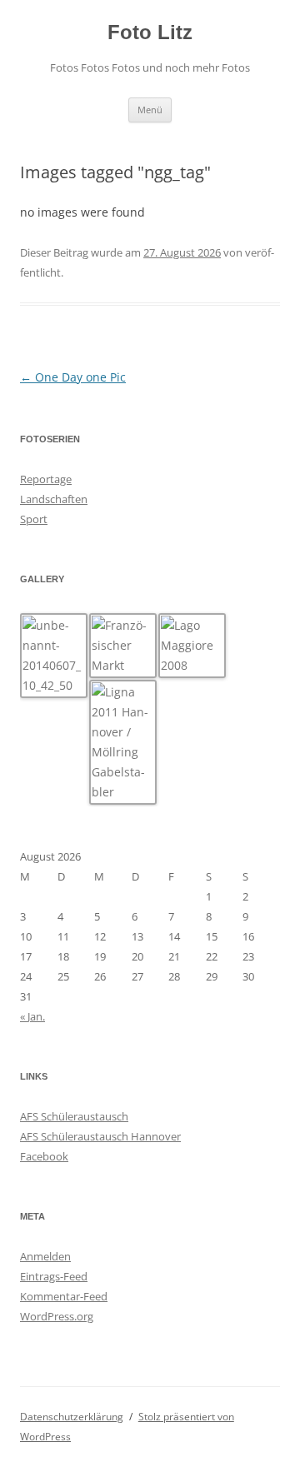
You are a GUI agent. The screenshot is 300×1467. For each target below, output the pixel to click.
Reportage (46, 479)
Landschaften (54, 498)
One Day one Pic (73, 377)
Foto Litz (150, 32)
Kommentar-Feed (64, 1296)
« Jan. (32, 1016)
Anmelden (45, 1256)
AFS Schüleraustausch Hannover (100, 1136)
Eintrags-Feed (54, 1276)
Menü (150, 109)
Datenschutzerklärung (71, 1417)
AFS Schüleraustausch (74, 1116)
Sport (34, 518)
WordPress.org (56, 1316)
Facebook (44, 1156)
